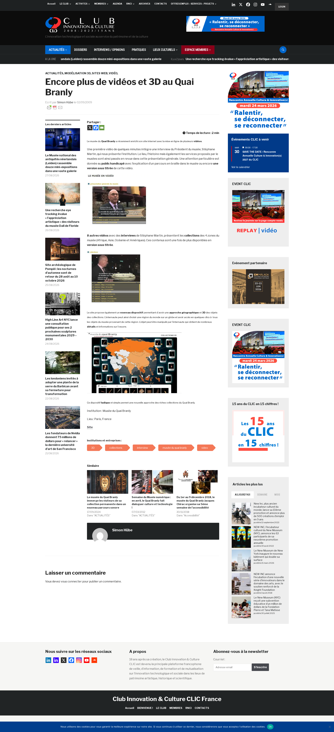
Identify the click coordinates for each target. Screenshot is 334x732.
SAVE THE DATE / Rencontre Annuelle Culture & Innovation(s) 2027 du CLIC (262, 155)
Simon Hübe (65, 102)
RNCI (129, 3)
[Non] (329, 727)
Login (281, 6)
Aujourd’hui (242, 494)
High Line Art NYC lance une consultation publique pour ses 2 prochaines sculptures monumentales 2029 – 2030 (61, 329)
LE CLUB (64, 3)
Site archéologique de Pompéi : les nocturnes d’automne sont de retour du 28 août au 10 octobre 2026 (61, 272)
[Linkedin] (56, 660)
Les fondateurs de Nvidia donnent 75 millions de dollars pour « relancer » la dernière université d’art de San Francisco (62, 441)
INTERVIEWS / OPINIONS (109, 49)
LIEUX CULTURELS (164, 49)
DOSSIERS (80, 49)
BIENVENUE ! (145, 707)
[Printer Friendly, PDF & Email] (54, 107)
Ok (270, 726)
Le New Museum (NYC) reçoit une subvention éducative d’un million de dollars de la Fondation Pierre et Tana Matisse (268, 604)
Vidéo (113, 73)
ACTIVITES (81, 3)
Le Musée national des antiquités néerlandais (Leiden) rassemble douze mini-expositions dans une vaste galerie (61, 163)
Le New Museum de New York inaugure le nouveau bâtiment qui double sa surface (268, 555)
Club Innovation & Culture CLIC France (167, 698)
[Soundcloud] (270, 4)
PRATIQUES (139, 49)
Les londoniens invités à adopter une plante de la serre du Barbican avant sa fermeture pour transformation (62, 386)
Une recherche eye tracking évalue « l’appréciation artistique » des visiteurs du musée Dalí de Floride (233, 59)
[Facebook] (248, 4)
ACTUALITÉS (56, 49)
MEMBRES (100, 3)
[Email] (101, 127)
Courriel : (219, 659)
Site (90, 427)
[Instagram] (255, 4)
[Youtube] (262, 4)
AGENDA (117, 3)
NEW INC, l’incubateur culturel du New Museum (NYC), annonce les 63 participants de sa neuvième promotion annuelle (268, 535)
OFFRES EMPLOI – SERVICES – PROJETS (192, 3)
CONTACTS (160, 3)
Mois (277, 494)
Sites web (100, 73)
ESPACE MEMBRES (196, 49)
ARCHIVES (144, 3)
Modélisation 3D (78, 73)
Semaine (262, 494)
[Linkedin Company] (233, 4)
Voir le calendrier (240, 167)
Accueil (51, 3)
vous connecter (71, 581)
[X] (240, 4)
